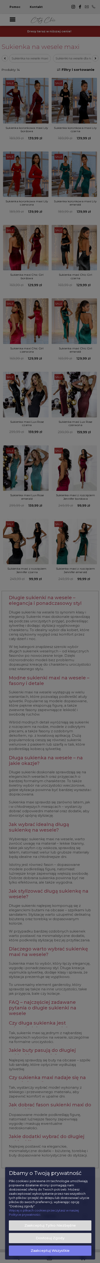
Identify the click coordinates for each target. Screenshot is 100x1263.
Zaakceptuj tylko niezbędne (50, 1225)
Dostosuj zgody (50, 1238)
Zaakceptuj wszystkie (50, 1251)
